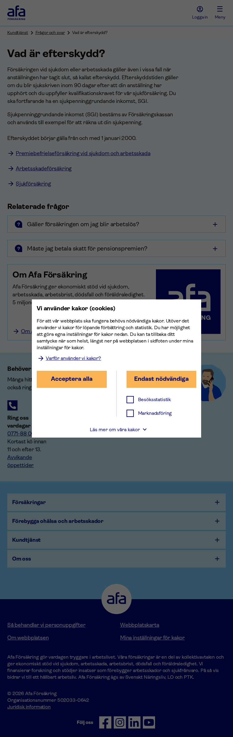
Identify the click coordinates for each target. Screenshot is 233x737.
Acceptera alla (72, 378)
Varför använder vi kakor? (73, 358)
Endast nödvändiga (161, 378)
